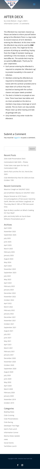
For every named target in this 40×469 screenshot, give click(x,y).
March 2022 (8, 307)
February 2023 (9, 286)
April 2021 (8, 344)
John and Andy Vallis (11, 216)
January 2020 (9, 396)
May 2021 (7, 341)
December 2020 (10, 358)
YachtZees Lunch (10, 446)
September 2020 (10, 369)
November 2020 (10, 362)
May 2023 (7, 279)
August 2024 (8, 259)
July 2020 (7, 375)
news (6, 439)
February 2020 (9, 392)
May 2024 (7, 262)
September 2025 (10, 235)
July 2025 (7, 238)
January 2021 (9, 355)
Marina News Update (12, 436)
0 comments (24, 23)
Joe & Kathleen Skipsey (12, 193)
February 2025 (9, 252)
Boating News (9, 412)
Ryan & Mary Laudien (12, 210)
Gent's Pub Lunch (10, 429)
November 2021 (10, 320)
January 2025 (9, 255)
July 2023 (7, 276)
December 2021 (10, 317)
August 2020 (8, 372)
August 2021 (8, 331)
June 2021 (7, 338)
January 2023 (9, 290)
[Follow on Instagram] (22, 465)
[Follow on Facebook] (18, 465)
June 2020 (7, 379)
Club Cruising (9, 415)
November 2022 (10, 297)
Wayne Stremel (9, 196)
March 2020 (8, 389)
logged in (17, 138)
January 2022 (9, 314)
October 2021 (9, 324)
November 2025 (10, 231)
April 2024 (8, 266)
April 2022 (8, 303)
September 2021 (10, 327)
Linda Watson (11, 21)
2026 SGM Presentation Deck (14, 159)
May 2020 (7, 382)
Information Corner (11, 23)
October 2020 (9, 365)
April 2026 (8, 228)
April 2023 (8, 283)
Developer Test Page (11, 426)
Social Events (9, 443)
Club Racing (8, 422)
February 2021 (9, 351)
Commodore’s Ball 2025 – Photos (16, 162)
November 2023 (10, 269)
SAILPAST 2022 (24, 189)
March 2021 (8, 348)
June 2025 (7, 242)
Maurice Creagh (10, 189)
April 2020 (8, 386)
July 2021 (7, 334)
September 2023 (10, 272)
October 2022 (9, 300)
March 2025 (8, 249)
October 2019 (9, 403)
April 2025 (8, 245)
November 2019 (10, 399)
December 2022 (10, 293)
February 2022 (9, 310)
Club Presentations (11, 419)
